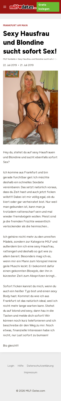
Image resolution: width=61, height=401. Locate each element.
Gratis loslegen (43, 6)
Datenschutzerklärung (40, 365)
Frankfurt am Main (15, 25)
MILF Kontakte (9, 59)
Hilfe (21, 365)
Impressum (30, 372)
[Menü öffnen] (5, 6)
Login (10, 365)
